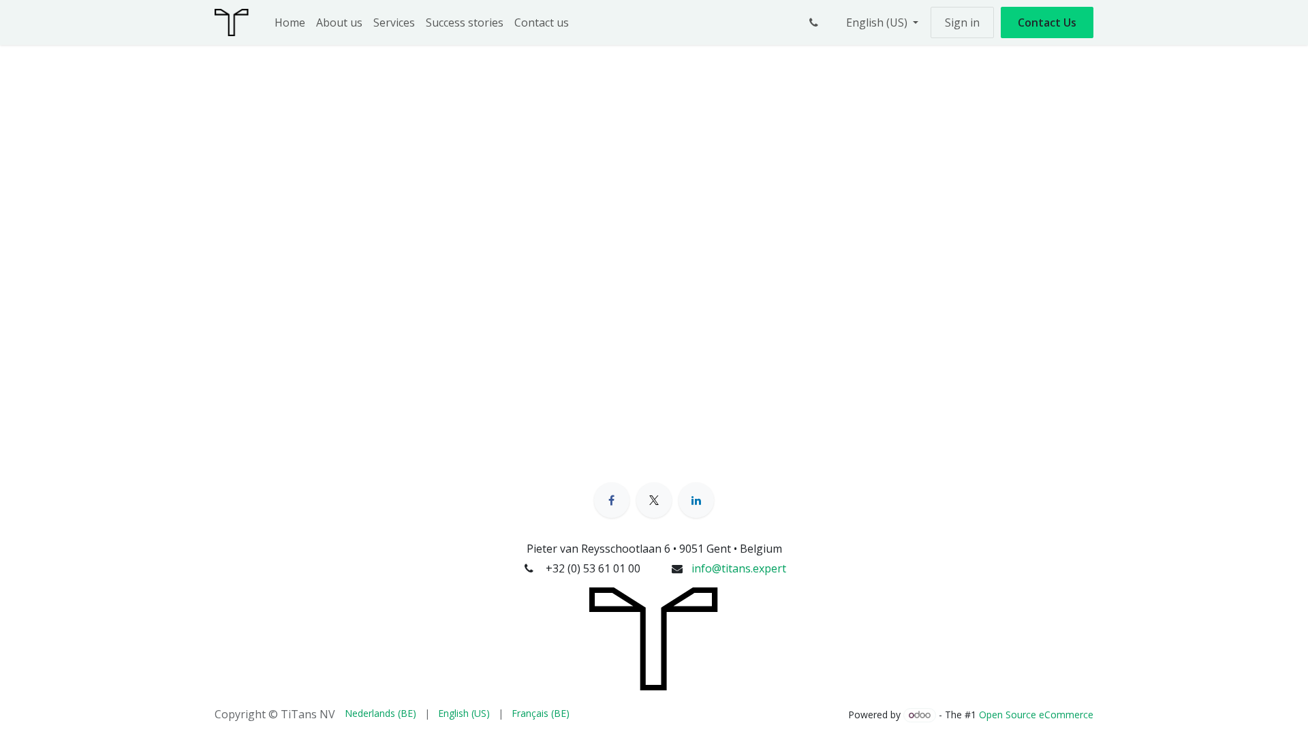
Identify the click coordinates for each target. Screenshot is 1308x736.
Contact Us (1047, 22)
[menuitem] (290, 22)
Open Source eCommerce (1036, 714)
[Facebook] (611, 500)
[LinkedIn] (696, 500)
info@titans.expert (738, 568)
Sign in (962, 22)
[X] (654, 500)
